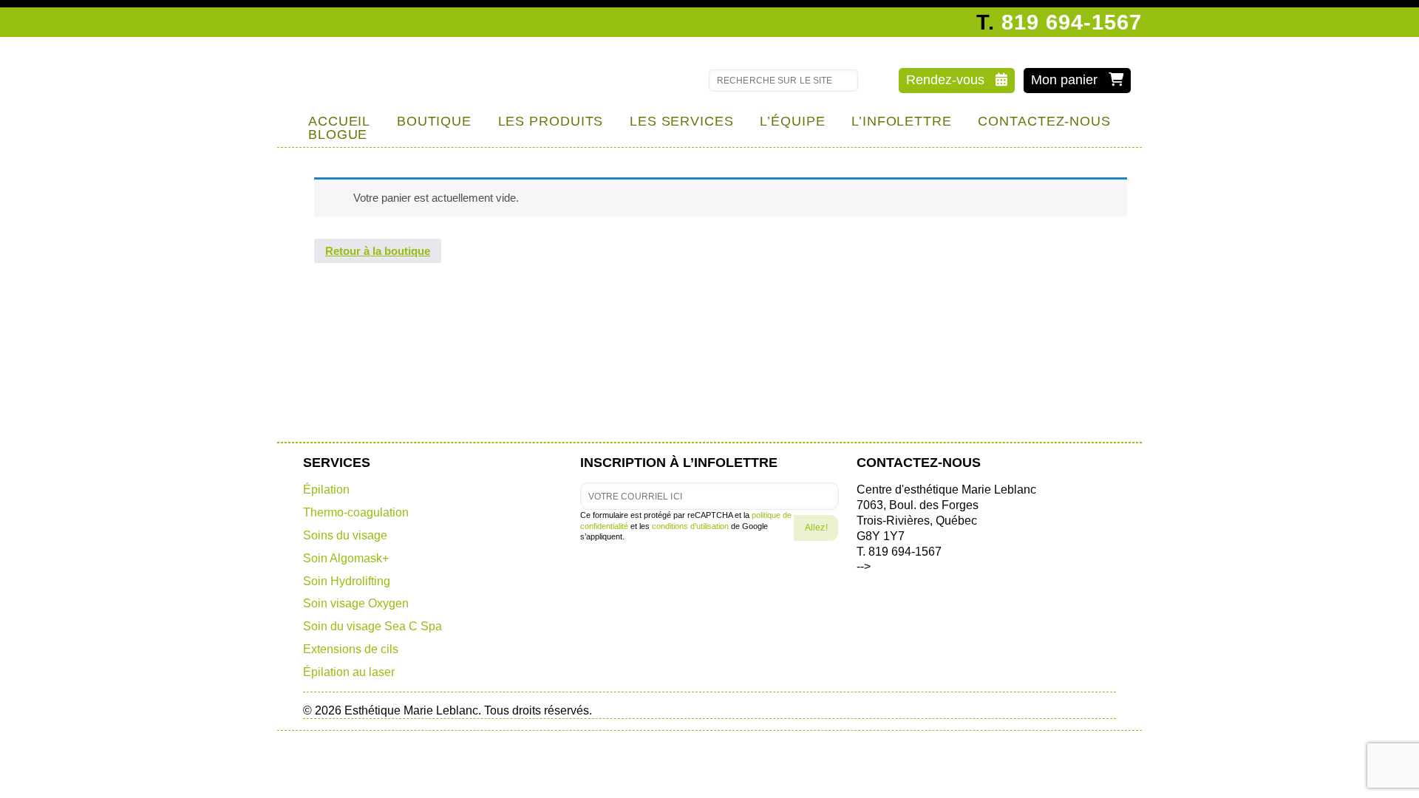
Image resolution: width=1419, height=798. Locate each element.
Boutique (434, 121)
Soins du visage (345, 535)
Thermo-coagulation (356, 512)
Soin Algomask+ (346, 558)
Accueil (339, 121)
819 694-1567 (1071, 22)
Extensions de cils (350, 649)
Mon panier (1070, 79)
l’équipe (792, 121)
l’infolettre (901, 121)
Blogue (337, 134)
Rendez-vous (951, 79)
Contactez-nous (1044, 121)
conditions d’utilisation (690, 526)
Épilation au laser (349, 672)
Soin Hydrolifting (346, 581)
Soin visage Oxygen (356, 603)
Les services (682, 121)
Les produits (551, 121)
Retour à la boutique (377, 251)
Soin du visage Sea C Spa (372, 626)
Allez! (816, 527)
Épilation (326, 489)
